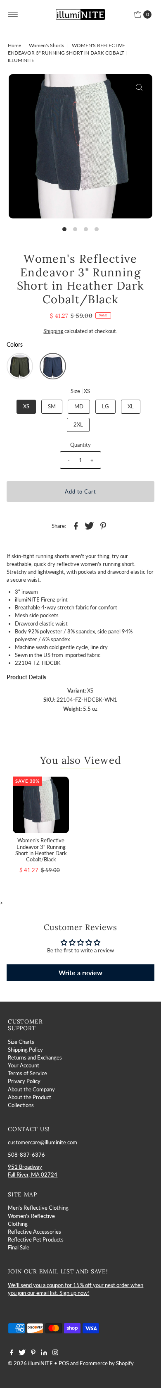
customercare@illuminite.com (42, 1142)
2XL (78, 424)
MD (78, 406)
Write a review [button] (80, 972)
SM (52, 406)
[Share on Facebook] (75, 525)
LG (105, 406)
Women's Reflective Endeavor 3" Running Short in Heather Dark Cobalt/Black (41, 850)
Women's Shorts (46, 45)
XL (131, 406)
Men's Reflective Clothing (38, 1207)
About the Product (29, 1097)
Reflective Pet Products (36, 1239)
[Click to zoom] (139, 87)
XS (26, 406)
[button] (19, 366)
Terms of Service (27, 1073)
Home (14, 45)
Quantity (80, 444)
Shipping (53, 331)
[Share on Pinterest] (103, 525)
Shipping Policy (25, 1049)
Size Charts (21, 1041)
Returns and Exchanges (35, 1057)
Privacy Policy (24, 1081)
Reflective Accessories (34, 1231)
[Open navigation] (13, 14)
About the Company (31, 1089)
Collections (21, 1105)
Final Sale (18, 1247)
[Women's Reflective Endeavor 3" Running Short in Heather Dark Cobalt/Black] (41, 805)
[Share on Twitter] (89, 525)
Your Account (23, 1065)
